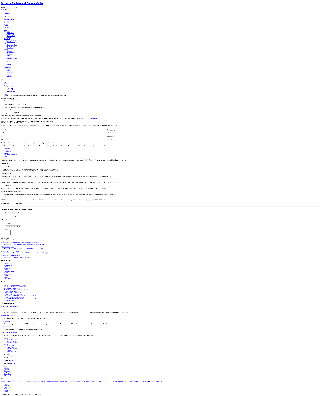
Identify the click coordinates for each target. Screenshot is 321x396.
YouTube (9, 75)
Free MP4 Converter (17, 381)
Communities (7, 67)
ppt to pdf (86, 381)
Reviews (6, 31)
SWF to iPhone (119, 381)
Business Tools (11, 36)
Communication (8, 13)
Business (6, 12)
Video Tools (10, 34)
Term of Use (7, 375)
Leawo (6, 344)
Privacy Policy (8, 374)
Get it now (62, 118)
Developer (7, 371)
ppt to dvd (80, 381)
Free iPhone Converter (53, 381)
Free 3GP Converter (29, 381)
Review (7, 229)
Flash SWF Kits (11, 339)
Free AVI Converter (6, 381)
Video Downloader (146, 381)
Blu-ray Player (136, 381)
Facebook (10, 72)
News (5, 388)
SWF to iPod (110, 381)
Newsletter (12, 363)
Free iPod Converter (40, 381)
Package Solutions (12, 351)
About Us (6, 385)
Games (6, 18)
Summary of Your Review (12, 226)
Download (7, 39)
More (5, 85)
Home (5, 30)
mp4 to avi (73, 381)
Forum (9, 69)
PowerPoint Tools (12, 342)
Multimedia (7, 22)
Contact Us (7, 387)
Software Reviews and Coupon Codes (22, 3)
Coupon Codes (11, 46)
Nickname (8, 223)
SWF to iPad (102, 381)
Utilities (6, 25)
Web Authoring (8, 27)
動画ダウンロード (157, 381)
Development (7, 16)
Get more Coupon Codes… (92, 118)
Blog (8, 70)
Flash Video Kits (11, 341)
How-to (6, 49)
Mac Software (11, 42)
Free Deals (10, 48)
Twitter (9, 73)
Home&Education (9, 19)
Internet (6, 21)
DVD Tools (10, 33)
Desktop (6, 15)
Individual (6, 368)
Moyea (6, 338)
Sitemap (6, 390)
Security (6, 24)
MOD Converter (94, 381)
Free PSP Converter (65, 381)
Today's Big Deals (12, 45)
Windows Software (12, 40)
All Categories (4, 9)
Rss (7, 362)
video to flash (127, 381)
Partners (6, 391)
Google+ (9, 76)
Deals (5, 43)
